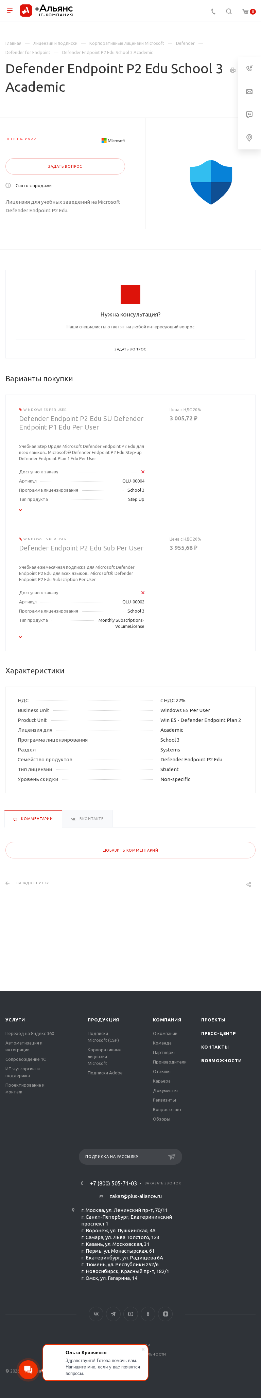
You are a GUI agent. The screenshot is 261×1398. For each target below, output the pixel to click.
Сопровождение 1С (25, 1059)
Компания (167, 1019)
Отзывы (162, 1071)
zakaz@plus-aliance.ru (135, 1196)
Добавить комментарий (130, 850)
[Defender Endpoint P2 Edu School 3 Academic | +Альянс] (211, 182)
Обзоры (161, 1118)
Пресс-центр (218, 1033)
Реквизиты (164, 1099)
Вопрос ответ (167, 1109)
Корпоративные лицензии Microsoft (105, 1056)
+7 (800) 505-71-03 (113, 1183)
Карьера (162, 1080)
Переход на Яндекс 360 (29, 1033)
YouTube (130, 1314)
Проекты (213, 1019)
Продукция (103, 1019)
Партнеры (164, 1052)
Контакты (215, 1047)
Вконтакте (96, 1314)
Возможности (221, 1060)
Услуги (15, 1019)
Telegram (113, 1314)
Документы (165, 1090)
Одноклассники (148, 1314)
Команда (162, 1042)
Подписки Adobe (105, 1072)
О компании (165, 1033)
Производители (170, 1061)
